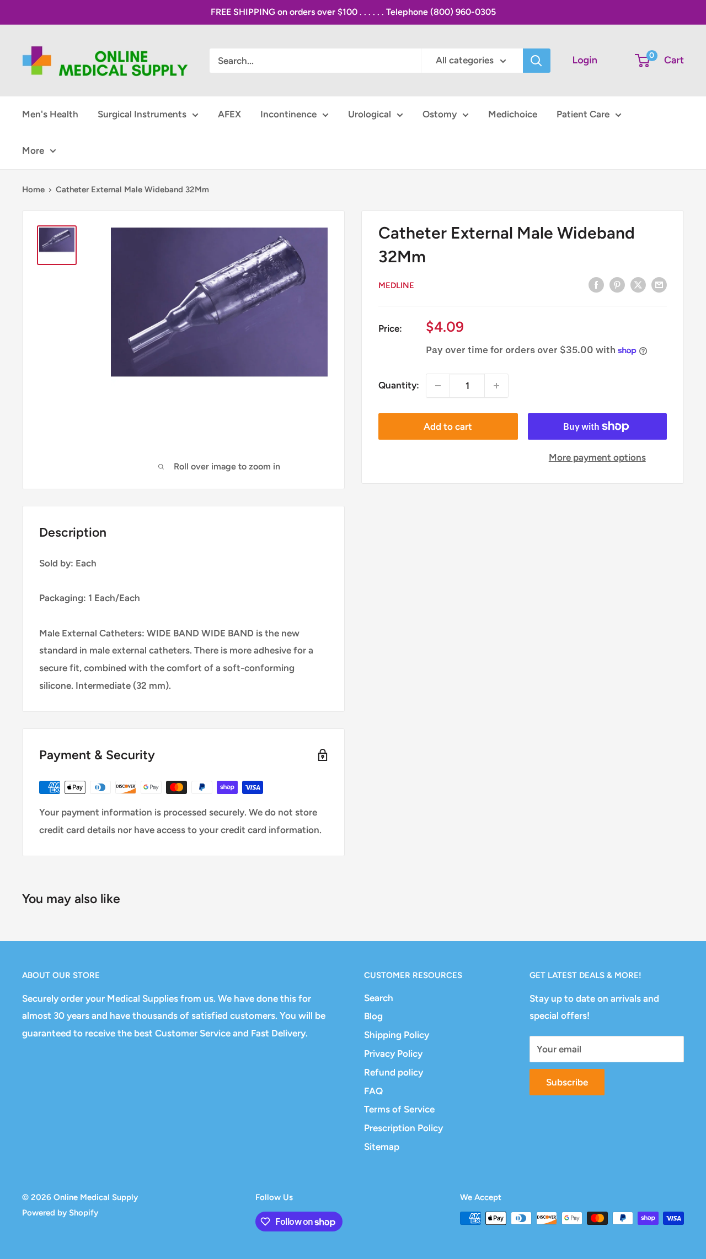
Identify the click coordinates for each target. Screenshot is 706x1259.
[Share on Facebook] (596, 285)
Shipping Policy (396, 1034)
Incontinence (288, 114)
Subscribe (567, 1082)
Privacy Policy (393, 1053)
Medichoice (512, 114)
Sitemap (381, 1146)
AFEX (229, 114)
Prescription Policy (403, 1127)
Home (33, 189)
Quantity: (398, 385)
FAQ (373, 1090)
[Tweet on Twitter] (638, 285)
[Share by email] (659, 285)
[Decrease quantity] (438, 385)
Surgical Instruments (142, 114)
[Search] (536, 60)
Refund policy (393, 1072)
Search (378, 997)
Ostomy (439, 114)
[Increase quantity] (496, 385)
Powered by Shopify (60, 1213)
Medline (396, 285)
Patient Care (583, 114)
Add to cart (448, 426)
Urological (369, 114)
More (33, 150)
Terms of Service (399, 1109)
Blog (373, 1016)
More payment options (597, 457)
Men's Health (50, 114)
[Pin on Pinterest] (617, 285)
